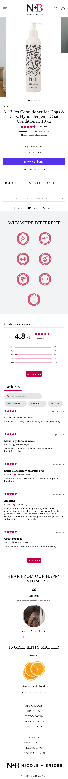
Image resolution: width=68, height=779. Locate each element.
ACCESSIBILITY (34, 727)
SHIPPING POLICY (34, 743)
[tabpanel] (34, 479)
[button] (34, 347)
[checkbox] (55, 404)
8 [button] (42, 637)
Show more (34, 560)
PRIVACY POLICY (34, 716)
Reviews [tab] (13, 386)
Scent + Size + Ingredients (34, 198)
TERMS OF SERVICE (34, 721)
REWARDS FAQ (34, 748)
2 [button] (32, 101)
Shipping (24, 135)
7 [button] (39, 637)
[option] (34, 57)
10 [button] (46, 692)
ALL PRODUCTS (34, 706)
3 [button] (34, 101)
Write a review (34, 374)
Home (5, 106)
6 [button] (37, 637)
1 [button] (29, 101)
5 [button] (39, 101)
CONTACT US (34, 711)
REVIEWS (34, 737)
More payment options (34, 169)
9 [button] (44, 637)
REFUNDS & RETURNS (34, 753)
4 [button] (37, 101)
